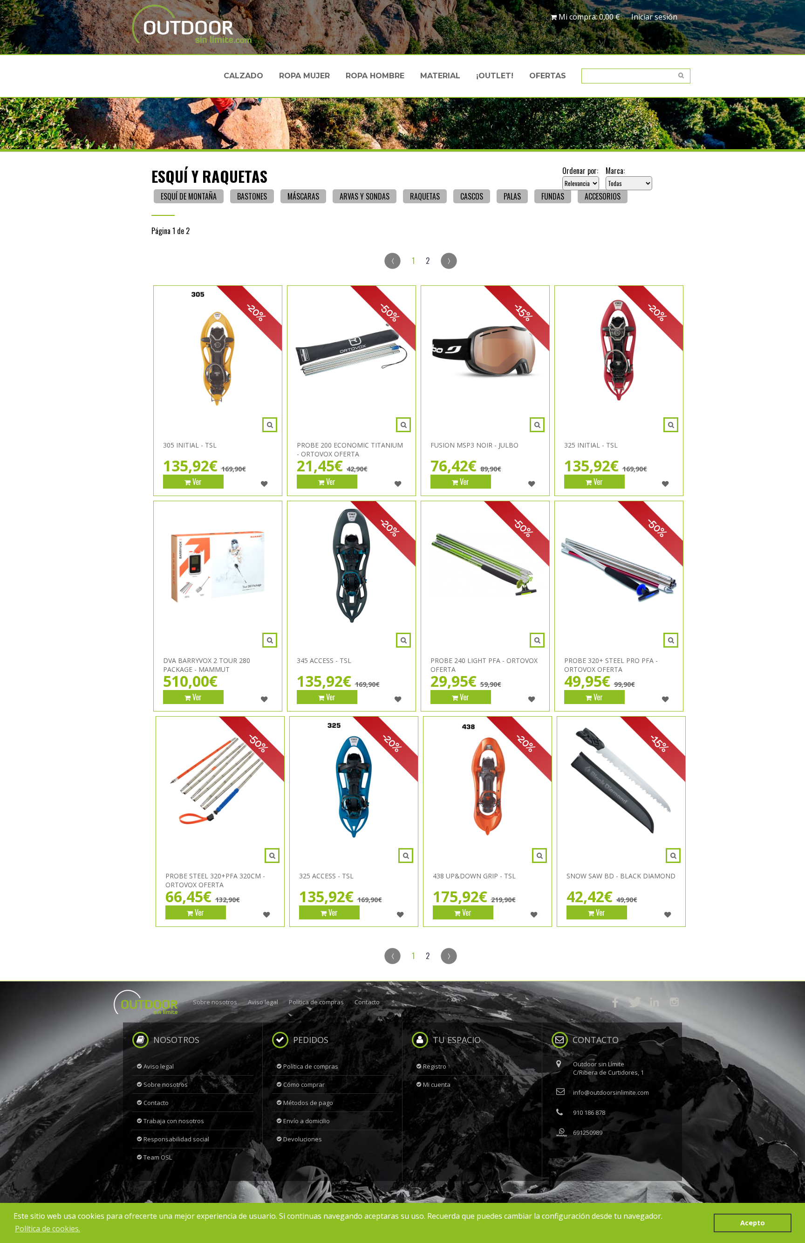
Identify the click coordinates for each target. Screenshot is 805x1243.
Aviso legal (263, 1002)
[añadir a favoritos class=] (264, 484)
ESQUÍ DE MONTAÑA (189, 196)
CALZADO (243, 75)
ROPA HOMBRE (375, 75)
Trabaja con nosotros (173, 1121)
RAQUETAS (425, 196)
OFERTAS (547, 75)
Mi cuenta (436, 1084)
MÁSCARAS (303, 196)
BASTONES (252, 196)
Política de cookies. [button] (47, 1228)
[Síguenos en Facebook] (615, 1002)
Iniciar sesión (654, 17)
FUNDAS (552, 196)
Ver (196, 481)
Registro (434, 1066)
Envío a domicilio (306, 1121)
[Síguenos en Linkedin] (654, 1002)
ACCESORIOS (603, 196)
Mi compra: (588, 17)
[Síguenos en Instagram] (674, 1002)
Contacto (367, 1002)
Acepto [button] (752, 1222)
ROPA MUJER (304, 75)
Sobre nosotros (215, 1002)
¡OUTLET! (494, 75)
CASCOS (471, 196)
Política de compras (316, 1002)
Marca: (615, 170)
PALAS (512, 196)
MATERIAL (440, 75)
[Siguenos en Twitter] (635, 1002)
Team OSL (157, 1157)
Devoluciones (302, 1139)
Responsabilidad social (176, 1139)
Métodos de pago (308, 1102)
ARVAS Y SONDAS (364, 196)
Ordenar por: (580, 170)
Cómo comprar (304, 1084)
